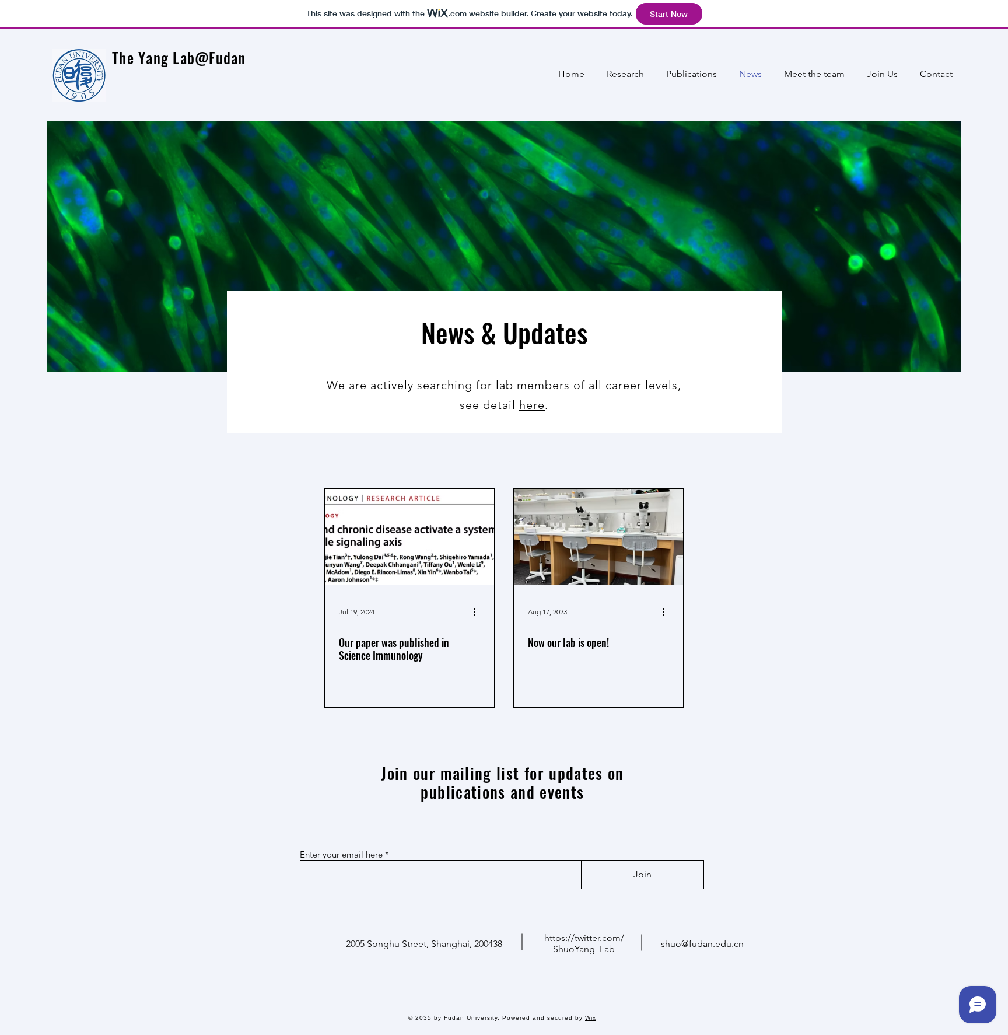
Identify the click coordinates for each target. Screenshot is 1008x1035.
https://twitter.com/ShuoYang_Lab (584, 943)
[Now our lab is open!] (598, 537)
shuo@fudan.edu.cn (702, 943)
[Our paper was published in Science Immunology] (409, 537)
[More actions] (478, 611)
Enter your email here (341, 854)
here (532, 405)
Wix (590, 1018)
